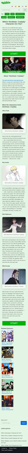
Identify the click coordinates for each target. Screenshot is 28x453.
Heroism (4, 17)
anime (20, 27)
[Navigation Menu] (25, 10)
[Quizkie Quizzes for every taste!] (5, 2)
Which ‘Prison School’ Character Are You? (11, 438)
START (14, 53)
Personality (11, 17)
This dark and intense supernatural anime (12, 80)
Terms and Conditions (7, 450)
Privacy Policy (12, 448)
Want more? (4, 420)
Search (24, 423)
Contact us (4, 448)
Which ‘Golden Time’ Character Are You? (11, 445)
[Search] (19, 9)
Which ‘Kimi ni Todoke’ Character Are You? (12, 435)
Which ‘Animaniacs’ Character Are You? (11, 433)
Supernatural (20, 17)
